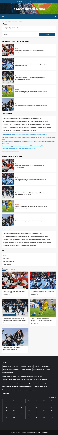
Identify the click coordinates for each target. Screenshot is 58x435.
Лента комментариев (8, 261)
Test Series (15, 366)
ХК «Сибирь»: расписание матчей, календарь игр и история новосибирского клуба (25, 121)
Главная (27, 1)
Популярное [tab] (16, 41)
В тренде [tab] (26, 41)
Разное (16, 48)
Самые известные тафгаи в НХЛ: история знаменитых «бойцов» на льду (22, 118)
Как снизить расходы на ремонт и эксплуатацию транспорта (31, 105)
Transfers (23, 366)
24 (6, 417)
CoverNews (37, 432)
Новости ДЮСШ (45, 366)
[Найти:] (21, 34)
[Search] (55, 16)
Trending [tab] (19, 156)
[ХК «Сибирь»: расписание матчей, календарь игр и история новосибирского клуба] (8, 63)
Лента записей (7, 258)
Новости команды (26, 369)
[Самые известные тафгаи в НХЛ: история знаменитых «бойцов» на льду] (8, 50)
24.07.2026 (6, 322)
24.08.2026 (6, 294)
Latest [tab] (5, 156)
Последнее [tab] (6, 41)
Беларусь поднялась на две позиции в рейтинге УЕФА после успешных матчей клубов (27, 127)
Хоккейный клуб (29, 9)
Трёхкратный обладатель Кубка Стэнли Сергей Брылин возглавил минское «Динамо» (30, 78)
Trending (30, 366)
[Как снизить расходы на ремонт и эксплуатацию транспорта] (8, 104)
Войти (4, 255)
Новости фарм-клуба (38, 369)
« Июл (4, 423)
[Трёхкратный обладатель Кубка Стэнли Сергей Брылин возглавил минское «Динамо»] (8, 77)
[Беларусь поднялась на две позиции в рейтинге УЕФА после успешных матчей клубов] (8, 91)
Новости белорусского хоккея (21, 75)
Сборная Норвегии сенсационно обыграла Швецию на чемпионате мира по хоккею (24, 134)
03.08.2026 (33, 294)
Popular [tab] (11, 156)
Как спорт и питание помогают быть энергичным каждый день (19, 148)
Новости (32, 1)
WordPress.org (7, 264)
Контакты (38, 1)
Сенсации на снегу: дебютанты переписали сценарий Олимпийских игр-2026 (23, 146)
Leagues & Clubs (7, 366)
